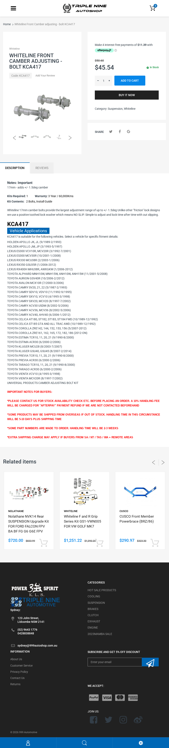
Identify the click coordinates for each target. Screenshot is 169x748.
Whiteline (14, 48)
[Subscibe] (150, 662)
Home (7, 24)
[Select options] (43, 543)
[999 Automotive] (84, 8)
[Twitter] (110, 131)
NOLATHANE (16, 511)
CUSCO (124, 511)
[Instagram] (123, 719)
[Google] (128, 131)
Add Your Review (45, 75)
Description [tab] (15, 168)
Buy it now (127, 95)
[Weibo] (138, 719)
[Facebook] (119, 131)
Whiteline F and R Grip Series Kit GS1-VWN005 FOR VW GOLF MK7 (82, 521)
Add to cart (130, 80)
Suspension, (115, 108)
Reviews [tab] (41, 168)
